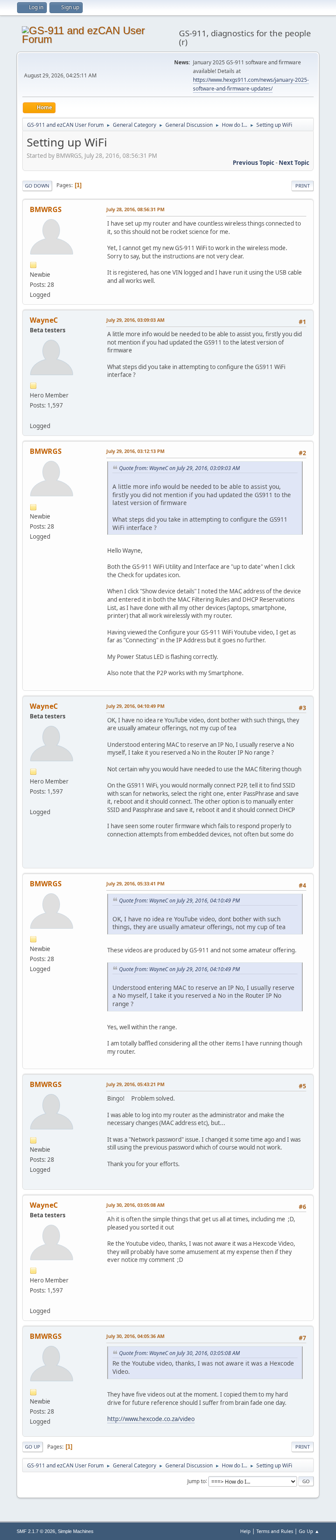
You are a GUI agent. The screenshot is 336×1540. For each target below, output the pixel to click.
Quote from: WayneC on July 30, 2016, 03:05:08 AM (179, 1353)
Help (245, 1531)
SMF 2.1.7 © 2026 (36, 1531)
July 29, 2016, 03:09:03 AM (135, 320)
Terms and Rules (274, 1531)
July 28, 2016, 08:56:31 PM (135, 209)
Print (302, 185)
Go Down (37, 185)
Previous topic (253, 163)
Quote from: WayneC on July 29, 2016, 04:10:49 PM (179, 900)
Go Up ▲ (309, 1531)
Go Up (32, 1446)
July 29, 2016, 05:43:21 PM (135, 1084)
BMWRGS (46, 209)
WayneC (44, 320)
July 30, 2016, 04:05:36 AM (135, 1336)
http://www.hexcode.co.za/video (151, 1419)
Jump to (196, 1480)
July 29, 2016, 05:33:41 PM (135, 883)
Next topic (294, 163)
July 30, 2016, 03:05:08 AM (135, 1205)
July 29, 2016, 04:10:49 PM (135, 706)
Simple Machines (76, 1531)
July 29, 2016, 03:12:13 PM (135, 451)
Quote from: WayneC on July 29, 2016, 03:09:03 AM (179, 468)
